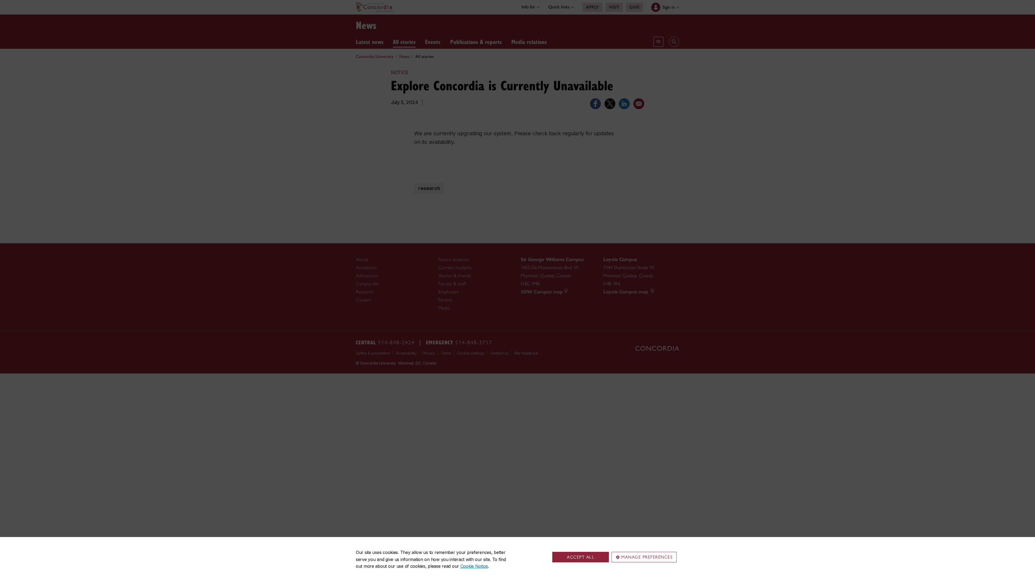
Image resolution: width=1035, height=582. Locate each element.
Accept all (580, 557)
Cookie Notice (474, 566)
